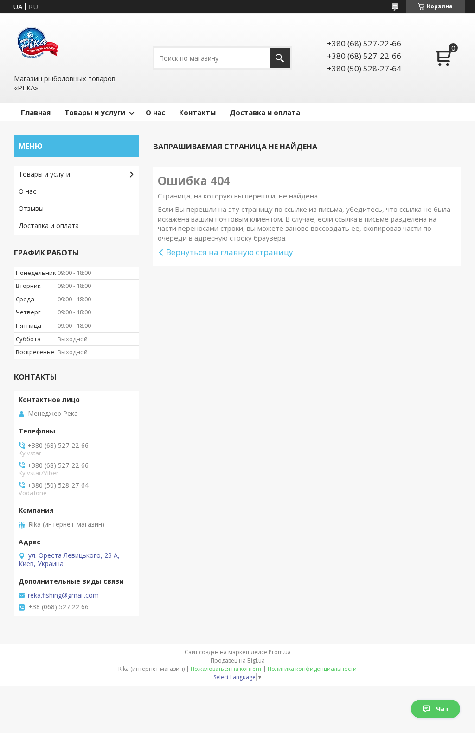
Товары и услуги (94, 112)
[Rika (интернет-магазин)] (37, 43)
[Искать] (280, 58)
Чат (442, 708)
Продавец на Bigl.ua (238, 660)
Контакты (197, 112)
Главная (36, 112)
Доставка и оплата (265, 112)
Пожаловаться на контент (226, 669)
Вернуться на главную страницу (229, 252)
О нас (155, 112)
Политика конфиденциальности (312, 669)
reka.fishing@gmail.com (63, 595)
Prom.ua (280, 652)
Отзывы (31, 208)
